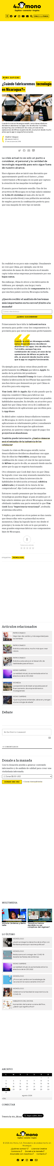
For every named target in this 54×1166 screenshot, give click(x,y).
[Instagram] (19, 16)
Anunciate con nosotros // (22, 1154)
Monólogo (18, 939)
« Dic (4, 1098)
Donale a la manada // (34, 1151)
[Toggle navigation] (7, 16)
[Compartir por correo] (28, 150)
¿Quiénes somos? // (19, 1149)
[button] (31, 16)
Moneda (17, 683)
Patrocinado (19, 633)
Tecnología (18, 557)
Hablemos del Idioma (23, 1001)
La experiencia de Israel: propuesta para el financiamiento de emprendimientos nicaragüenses (30, 688)
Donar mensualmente (33, 782)
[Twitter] (15, 16)
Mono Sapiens (11, 77)
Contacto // (41, 1154)
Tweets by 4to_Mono (12, 1116)
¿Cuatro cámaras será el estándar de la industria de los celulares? (26, 441)
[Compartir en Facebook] (24, 150)
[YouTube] (23, 16)
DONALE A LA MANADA (41, 16)
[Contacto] (27, 16)
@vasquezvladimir (12, 139)
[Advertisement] (27, 48)
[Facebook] (11, 16)
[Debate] (33, 150)
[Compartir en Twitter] (19, 150)
